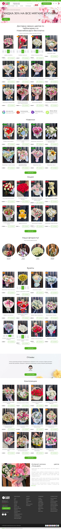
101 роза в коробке (54, 501)
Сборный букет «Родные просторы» (51, 223)
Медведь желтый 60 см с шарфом (51, 198)
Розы (27, 502)
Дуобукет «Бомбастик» (8, 55)
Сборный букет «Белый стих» (51, 289)
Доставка (38, 0)
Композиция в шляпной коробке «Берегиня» (51, 403)
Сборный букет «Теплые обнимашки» (8, 289)
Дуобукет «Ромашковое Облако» (37, 55)
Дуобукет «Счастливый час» (8, 315)
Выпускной (40, 505)
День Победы (40, 504)
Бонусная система (33, 0)
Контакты (57, 0)
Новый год (40, 506)
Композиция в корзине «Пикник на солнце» (23, 141)
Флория (3, 528)
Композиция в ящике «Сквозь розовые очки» (51, 450)
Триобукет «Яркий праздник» (8, 141)
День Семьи (40, 511)
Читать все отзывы (30, 374)
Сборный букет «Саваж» (51, 53)
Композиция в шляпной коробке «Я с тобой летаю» (51, 79)
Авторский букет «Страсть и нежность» (23, 315)
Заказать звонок (6, 508)
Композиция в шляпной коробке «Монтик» (8, 403)
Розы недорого (53, 506)
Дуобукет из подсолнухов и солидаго (22, 291)
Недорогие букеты (54, 504)
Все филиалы (17, 0)
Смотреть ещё (30, 172)
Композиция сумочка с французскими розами (23, 165)
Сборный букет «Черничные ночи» (37, 141)
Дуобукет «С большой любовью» (37, 338)
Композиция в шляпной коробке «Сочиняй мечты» (51, 426)
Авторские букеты (54, 511)
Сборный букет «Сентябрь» (23, 78)
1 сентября (40, 499)
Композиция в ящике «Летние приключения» (37, 450)
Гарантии (16, 509)
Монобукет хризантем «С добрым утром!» (23, 340)
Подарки (28, 498)
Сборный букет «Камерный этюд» (8, 102)
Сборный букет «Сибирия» (51, 338)
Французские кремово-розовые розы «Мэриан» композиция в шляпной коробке (37, 199)
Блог (55, 0)
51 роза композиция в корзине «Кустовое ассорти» (8, 426)
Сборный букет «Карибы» (37, 289)
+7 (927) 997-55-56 (5, 504)
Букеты (27, 499)
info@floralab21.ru (5, 506)
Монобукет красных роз (23, 55)
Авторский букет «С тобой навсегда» (37, 78)
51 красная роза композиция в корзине (37, 403)
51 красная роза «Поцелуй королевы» (22, 199)
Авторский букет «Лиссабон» (51, 315)
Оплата (42, 0)
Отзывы (45, 0)
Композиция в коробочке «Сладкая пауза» (8, 450)
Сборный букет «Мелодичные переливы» (8, 79)
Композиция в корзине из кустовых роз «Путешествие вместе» (22, 450)
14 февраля (40, 501)
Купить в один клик (8, 47)
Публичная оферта (17, 518)
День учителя (40, 508)
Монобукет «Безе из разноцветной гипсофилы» (8, 339)
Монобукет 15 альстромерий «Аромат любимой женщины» (23, 103)
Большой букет (53, 502)
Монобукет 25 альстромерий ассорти (8, 223)
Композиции (28, 501)
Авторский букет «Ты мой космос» (51, 102)
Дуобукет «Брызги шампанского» (37, 315)
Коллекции (35, 5)
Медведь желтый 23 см (23, 223)
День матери (40, 502)
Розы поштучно (53, 508)
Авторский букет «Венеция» (37, 102)
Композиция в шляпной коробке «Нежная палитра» (37, 426)
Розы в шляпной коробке (54, 499)
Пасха (39, 509)
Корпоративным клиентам (17, 512)
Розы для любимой (54, 505)
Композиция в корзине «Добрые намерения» (23, 426)
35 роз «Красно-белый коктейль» (8, 198)
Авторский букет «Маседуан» (37, 223)
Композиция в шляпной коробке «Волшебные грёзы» (51, 141)
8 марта (39, 498)
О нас (52, 0)
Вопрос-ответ (49, 0)
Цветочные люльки (54, 509)
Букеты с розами (29, 504)
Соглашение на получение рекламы (18, 516)
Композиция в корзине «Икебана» (23, 402)
